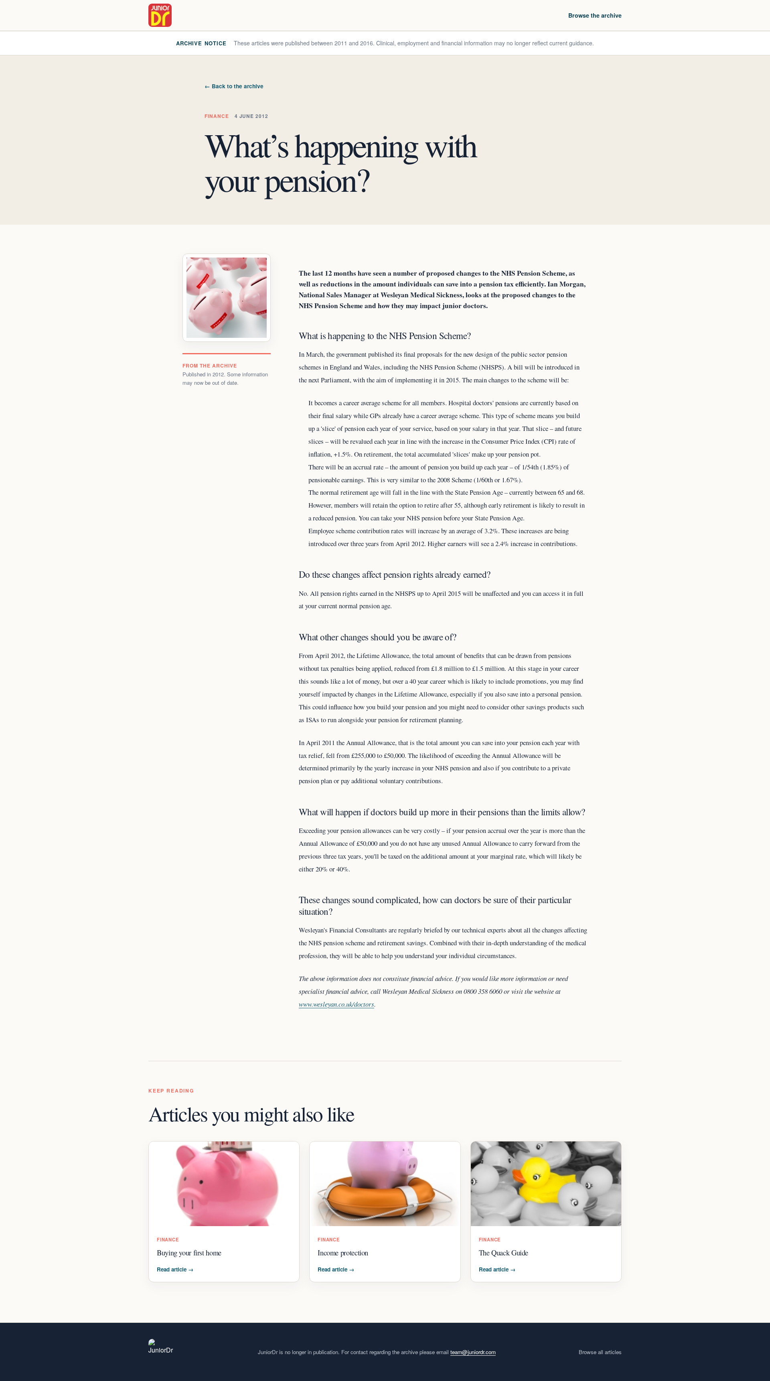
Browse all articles (600, 1352)
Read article (175, 1269)
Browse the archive (595, 15)
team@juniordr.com (473, 1352)
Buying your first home (189, 1252)
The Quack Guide (503, 1252)
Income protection (343, 1252)
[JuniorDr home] (160, 15)
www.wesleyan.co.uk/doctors (336, 1004)
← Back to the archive (234, 86)
